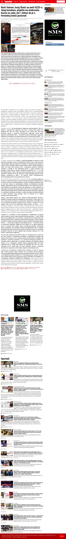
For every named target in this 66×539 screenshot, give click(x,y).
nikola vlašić (47, 150)
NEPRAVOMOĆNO (16, 374)
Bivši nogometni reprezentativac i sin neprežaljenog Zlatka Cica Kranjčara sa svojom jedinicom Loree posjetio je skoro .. (21, 435)
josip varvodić (56, 146)
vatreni (23, 267)
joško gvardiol (48, 148)
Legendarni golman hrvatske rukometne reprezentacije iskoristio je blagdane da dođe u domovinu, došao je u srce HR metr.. (28, 520)
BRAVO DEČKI (16, 481)
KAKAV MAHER (16, 361)
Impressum (47, 180)
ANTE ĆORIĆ (16, 492)
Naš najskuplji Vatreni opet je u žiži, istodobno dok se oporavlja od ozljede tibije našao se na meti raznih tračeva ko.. (27, 465)
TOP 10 (16, 1)
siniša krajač (58, 150)
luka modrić (55, 148)
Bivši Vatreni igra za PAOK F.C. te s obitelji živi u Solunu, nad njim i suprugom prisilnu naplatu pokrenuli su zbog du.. (28, 455)
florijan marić (57, 144)
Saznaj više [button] (24, 537)
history (38, 267)
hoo (62, 144)
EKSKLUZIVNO (16, 514)
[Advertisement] (22, 97)
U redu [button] (61, 536)
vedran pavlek (58, 152)
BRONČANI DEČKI (16, 470)
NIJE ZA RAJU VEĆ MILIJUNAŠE (19, 386)
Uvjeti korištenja (48, 181)
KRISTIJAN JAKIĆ (16, 440)
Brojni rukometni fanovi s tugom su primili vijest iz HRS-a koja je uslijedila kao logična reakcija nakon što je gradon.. (27, 487)
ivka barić (50, 146)
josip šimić (29, 267)
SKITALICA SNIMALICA (17, 429)
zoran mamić (48, 156)
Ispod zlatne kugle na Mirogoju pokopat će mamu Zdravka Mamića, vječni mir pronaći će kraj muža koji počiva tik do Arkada (56, 117)
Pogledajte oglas (54, 44)
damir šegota (54, 142)
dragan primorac (49, 144)
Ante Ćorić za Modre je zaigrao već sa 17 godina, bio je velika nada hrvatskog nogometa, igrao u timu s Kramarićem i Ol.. (28, 498)
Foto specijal (40, 1)
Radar (19, 268)
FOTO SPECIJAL (16, 525)
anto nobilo (47, 142)
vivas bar (34, 267)
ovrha (53, 150)
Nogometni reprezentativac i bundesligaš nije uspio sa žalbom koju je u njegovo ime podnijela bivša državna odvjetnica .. (28, 446)
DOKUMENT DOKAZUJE (17, 401)
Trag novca (23, 1)
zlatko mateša (56, 154)
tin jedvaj (47, 152)
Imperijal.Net (4, 353)
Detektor (31, 1)
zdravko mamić (48, 154)
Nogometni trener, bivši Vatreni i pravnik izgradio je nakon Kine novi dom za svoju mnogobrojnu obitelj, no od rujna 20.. (28, 509)
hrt (46, 146)
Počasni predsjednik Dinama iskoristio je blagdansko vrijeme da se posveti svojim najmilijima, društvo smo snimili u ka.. (21, 531)
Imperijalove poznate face (11, 268)
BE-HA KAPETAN (16, 415)
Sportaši (3, 268)
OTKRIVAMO (16, 503)
